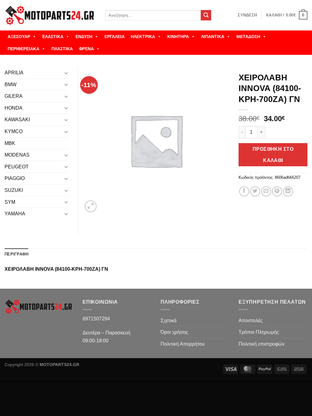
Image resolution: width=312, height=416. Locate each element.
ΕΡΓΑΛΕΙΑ (115, 36)
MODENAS (17, 154)
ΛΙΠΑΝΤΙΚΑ (212, 36)
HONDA (14, 108)
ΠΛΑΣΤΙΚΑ (62, 48)
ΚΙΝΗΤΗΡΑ (178, 36)
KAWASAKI (17, 119)
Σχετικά (168, 320)
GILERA (14, 96)
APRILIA (14, 72)
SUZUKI (14, 190)
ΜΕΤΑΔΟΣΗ (248, 36)
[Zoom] (91, 206)
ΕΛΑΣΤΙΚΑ (52, 36)
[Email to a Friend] (266, 191)
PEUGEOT (17, 166)
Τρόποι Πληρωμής (259, 332)
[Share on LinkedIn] (288, 191)
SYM (10, 202)
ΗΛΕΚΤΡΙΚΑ (143, 36)
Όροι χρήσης (174, 332)
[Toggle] (66, 72)
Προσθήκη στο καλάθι (273, 154)
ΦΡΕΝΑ (86, 48)
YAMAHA (15, 213)
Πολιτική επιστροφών (262, 344)
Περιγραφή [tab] (16, 254)
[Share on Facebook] (244, 191)
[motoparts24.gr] (50, 15)
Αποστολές (251, 320)
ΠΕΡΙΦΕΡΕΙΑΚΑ (23, 48)
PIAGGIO (15, 178)
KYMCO (14, 131)
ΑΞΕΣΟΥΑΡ (19, 36)
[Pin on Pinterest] (277, 191)
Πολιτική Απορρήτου (183, 344)
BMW (10, 84)
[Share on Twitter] (255, 191)
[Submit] (206, 15)
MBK (10, 143)
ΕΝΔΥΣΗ (84, 36)
